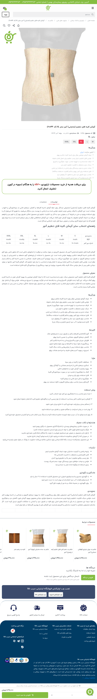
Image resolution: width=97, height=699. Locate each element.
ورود (5, 14)
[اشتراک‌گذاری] (13, 25)
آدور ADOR (54, 133)
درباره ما (45, 638)
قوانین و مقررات (66, 637)
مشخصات (43, 201)
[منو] (92, 8)
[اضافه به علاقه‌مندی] (9, 25)
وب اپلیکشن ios (40, 594)
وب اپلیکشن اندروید (56, 594)
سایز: (93, 136)
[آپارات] (14, 641)
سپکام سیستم (20, 686)
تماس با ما (44, 633)
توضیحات (53, 201)
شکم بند (50, 20)
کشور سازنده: (88, 152)
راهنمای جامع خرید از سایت (62, 629)
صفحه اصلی (91, 20)
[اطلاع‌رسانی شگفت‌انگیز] (18, 25)
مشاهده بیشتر (90, 677)
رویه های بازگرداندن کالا (64, 633)
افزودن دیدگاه (88, 577)
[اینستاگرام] (22, 641)
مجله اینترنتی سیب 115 (40, 629)
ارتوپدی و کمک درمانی (77, 20)
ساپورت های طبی (61, 20)
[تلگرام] (18, 641)
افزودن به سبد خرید (24, 695)
